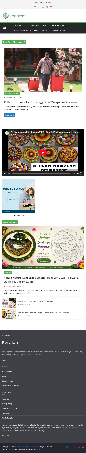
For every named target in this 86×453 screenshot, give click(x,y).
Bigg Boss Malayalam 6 (12, 94)
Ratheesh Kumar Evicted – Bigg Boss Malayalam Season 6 (40, 102)
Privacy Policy (7, 404)
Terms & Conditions (9, 408)
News (45, 25)
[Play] (5, 173)
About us (5, 399)
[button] (22, 25)
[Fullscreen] (81, 173)
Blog (36, 31)
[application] (43, 152)
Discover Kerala (21, 31)
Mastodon (5, 435)
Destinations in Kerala (10, 386)
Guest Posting (59, 31)
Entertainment (57, 25)
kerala (20, 98)
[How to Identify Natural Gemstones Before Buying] (9, 303)
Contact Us (6, 413)
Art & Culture (33, 25)
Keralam (11, 342)
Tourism (17, 25)
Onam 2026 (8, 273)
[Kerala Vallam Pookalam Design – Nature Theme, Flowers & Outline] (9, 314)
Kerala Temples (7, 418)
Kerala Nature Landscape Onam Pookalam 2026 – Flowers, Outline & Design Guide (41, 280)
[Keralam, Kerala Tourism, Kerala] (4, 28)
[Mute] (78, 173)
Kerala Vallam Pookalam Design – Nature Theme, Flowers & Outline (43, 313)
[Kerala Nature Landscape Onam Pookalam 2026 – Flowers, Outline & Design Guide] (43, 247)
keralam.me (38, 425)
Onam (44, 31)
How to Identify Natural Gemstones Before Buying (36, 301)
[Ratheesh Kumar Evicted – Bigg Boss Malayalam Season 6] (43, 70)
